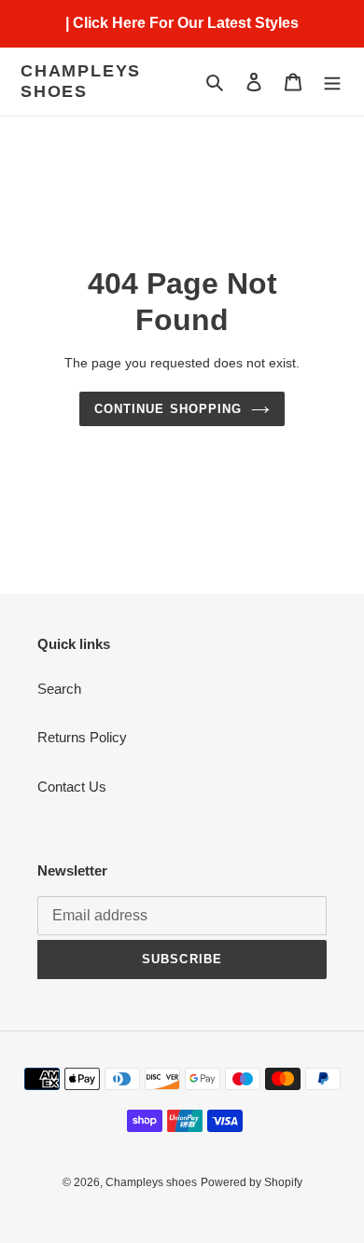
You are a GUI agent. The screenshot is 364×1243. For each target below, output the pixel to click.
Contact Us (71, 786)
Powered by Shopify (251, 1182)
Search (59, 689)
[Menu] (332, 82)
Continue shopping (168, 409)
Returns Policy (82, 737)
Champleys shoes (81, 81)
